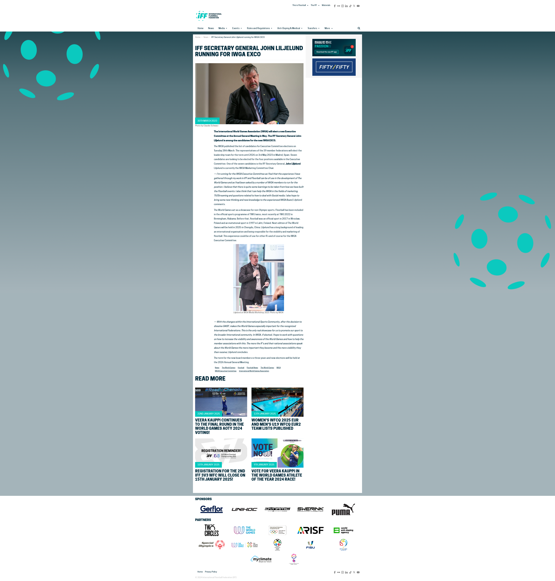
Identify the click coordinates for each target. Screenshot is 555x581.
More (327, 28)
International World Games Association (254, 371)
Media (222, 28)
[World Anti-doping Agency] (343, 530)
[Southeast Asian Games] (343, 544)
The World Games (228, 368)
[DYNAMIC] (277, 509)
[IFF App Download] (334, 47)
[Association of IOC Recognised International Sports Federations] (310, 530)
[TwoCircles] (211, 530)
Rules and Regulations (258, 28)
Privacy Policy (211, 572)
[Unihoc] (244, 509)
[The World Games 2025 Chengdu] (244, 544)
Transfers (312, 28)
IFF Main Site (209, 16)
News (211, 28)
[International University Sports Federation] (310, 544)
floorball (241, 368)
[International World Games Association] (244, 530)
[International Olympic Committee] (277, 530)
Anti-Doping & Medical (288, 28)
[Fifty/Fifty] (334, 66)
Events (235, 28)
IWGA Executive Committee (225, 371)
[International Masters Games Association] (277, 544)
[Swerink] (310, 509)
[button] (308, 5)
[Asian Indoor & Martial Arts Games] (294, 559)
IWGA (278, 368)
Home (201, 28)
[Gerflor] (211, 509)
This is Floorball (299, 5)
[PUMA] (343, 509)
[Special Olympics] (211, 544)
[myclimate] (261, 559)
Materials (326, 5)
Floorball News (252, 368)
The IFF (314, 5)
